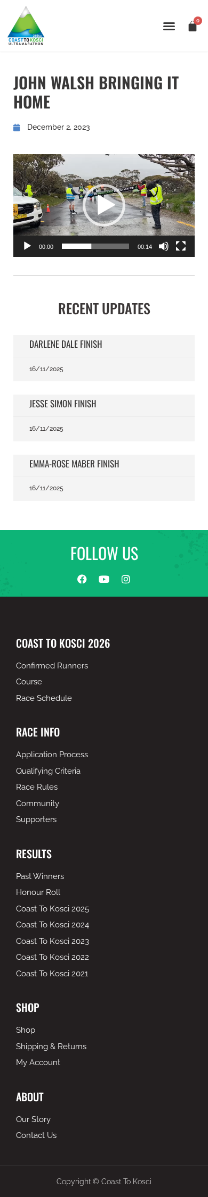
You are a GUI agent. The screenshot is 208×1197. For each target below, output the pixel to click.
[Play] (27, 246)
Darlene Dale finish (65, 343)
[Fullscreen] (180, 246)
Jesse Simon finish (63, 403)
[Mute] (163, 246)
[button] (169, 26)
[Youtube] (104, 579)
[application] (104, 205)
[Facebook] (82, 579)
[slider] (95, 246)
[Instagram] (125, 579)
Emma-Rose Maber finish (74, 463)
